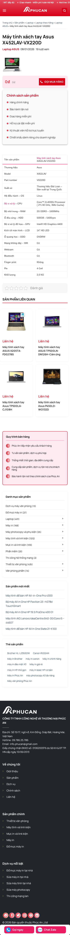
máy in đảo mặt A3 (16, 664)
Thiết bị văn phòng (19, 564)
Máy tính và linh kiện (20, 538)
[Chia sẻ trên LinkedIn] (37, 915)
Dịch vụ (11, 784)
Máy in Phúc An (15, 675)
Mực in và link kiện (17, 833)
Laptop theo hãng (44, 22)
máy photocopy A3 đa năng (40, 675)
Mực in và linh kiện (19, 545)
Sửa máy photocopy (18, 889)
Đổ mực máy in (16, 512)
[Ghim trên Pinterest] (30, 915)
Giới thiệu (12, 771)
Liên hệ (11, 797)
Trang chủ (7, 22)
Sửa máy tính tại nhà (19, 883)
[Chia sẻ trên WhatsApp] (5, 915)
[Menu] (4, 10)
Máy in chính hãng (52, 658)
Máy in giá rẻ (36, 664)
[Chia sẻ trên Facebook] (12, 915)
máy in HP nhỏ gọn (16, 669)
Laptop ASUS (10, 49)
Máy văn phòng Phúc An (19, 680)
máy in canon (32, 658)
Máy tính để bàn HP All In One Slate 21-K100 (31, 629)
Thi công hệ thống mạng (21, 557)
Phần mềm (14, 551)
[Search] (64, 10)
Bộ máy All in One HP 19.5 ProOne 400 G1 (29, 612)
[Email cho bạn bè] (24, 915)
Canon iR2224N (41, 653)
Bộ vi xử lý (9, 203)
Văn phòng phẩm (17, 570)
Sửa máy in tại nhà (17, 877)
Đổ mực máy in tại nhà (20, 870)
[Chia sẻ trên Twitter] (18, 915)
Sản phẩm (19, 22)
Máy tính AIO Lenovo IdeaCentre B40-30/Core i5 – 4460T (35, 620)
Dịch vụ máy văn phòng (21, 506)
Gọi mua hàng (53, 81)
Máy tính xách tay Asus (49, 158)
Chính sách (13, 790)
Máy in (12, 525)
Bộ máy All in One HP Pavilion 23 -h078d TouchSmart (29, 604)
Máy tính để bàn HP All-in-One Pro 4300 (29, 595)
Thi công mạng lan (17, 896)
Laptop (29, 22)
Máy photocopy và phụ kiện (23, 532)
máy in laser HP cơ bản (41, 669)
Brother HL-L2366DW (18, 653)
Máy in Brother (14, 658)
